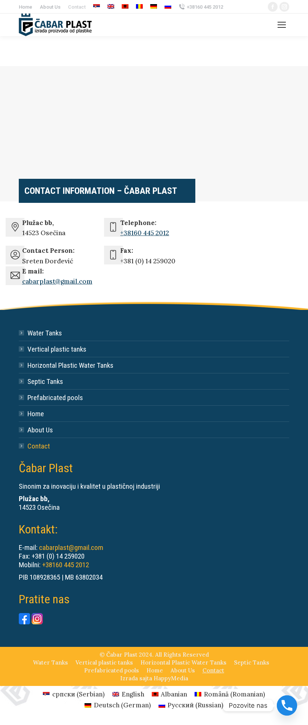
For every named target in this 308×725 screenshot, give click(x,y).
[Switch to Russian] (168, 7)
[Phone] (287, 705)
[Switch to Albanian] (125, 7)
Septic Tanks (45, 381)
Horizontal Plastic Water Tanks (70, 365)
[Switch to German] (153, 7)
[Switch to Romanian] (139, 7)
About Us (40, 430)
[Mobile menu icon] (281, 24)
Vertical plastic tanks (56, 349)
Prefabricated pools (55, 397)
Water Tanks (44, 333)
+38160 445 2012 (205, 7)
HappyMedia (171, 678)
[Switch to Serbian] (96, 7)
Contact (38, 446)
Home (35, 413)
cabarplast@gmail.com (57, 281)
